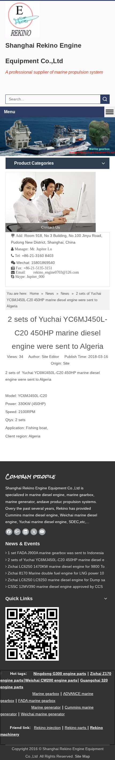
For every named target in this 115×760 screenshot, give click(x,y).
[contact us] (50, 202)
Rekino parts (75, 727)
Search (104, 99)
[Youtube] (42, 531)
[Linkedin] (25, 531)
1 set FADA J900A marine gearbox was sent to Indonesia (56, 553)
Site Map (82, 756)
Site (66, 363)
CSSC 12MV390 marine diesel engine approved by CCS (55, 586)
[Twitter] (33, 531)
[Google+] (17, 531)
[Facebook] (9, 531)
